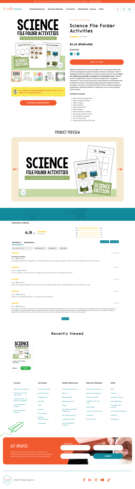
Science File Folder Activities (19, 361)
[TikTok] (108, 480)
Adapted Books (67, 397)
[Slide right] (64, 76)
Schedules (89, 415)
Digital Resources (68, 401)
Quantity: (74, 50)
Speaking (114, 415)
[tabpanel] (65, 285)
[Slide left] (12, 76)
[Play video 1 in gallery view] (60, 76)
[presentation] (15, 169)
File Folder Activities (69, 415)
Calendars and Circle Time (93, 402)
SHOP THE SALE (95, 1)
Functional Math (43, 393)
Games (64, 405)
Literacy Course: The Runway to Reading (20, 400)
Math (39, 405)
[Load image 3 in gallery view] (38, 76)
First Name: (68, 444)
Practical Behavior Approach (20, 411)
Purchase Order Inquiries (116, 406)
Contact (113, 393)
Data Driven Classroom (21, 389)
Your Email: (68, 452)
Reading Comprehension (43, 418)
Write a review (114, 241)
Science (40, 409)
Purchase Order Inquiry (38, 103)
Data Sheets (90, 407)
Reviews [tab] (17, 242)
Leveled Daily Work (68, 419)
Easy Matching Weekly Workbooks (69, 410)
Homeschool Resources (94, 411)
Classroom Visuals (92, 397)
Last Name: (101, 444)
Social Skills (42, 423)
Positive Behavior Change (19, 405)
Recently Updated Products (68, 424)
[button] (117, 8)
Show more (65, 318)
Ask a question (104, 241)
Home (71, 20)
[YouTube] (102, 480)
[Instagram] (95, 480)
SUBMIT (108, 456)
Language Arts (42, 397)
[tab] (30, 242)
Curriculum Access (117, 397)
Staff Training (90, 419)
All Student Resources (69, 389)
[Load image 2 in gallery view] (27, 76)
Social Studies (42, 413)
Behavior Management (94, 393)
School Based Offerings (118, 411)
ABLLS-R (65, 393)
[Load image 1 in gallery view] (16, 76)
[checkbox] (63, 248)
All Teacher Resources (93, 389)
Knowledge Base (116, 401)
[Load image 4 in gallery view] (49, 76)
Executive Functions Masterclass (20, 394)
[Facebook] (84, 480)
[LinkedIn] (89, 480)
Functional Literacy (44, 389)
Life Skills (41, 401)
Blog (112, 389)
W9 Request (115, 419)
